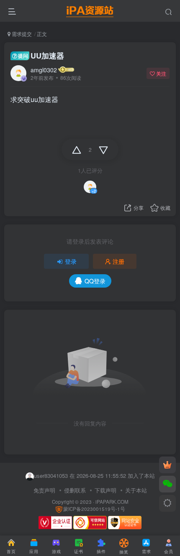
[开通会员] (167, 465)
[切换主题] (167, 503)
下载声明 (105, 490)
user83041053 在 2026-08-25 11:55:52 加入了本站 (94, 475)
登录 (71, 261)
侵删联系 (75, 490)
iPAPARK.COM (112, 501)
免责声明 (44, 490)
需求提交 (21, 33)
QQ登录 (95, 281)
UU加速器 (41, 55)
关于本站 (136, 490)
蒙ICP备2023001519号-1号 (94, 508)
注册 (118, 261)
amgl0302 (44, 70)
